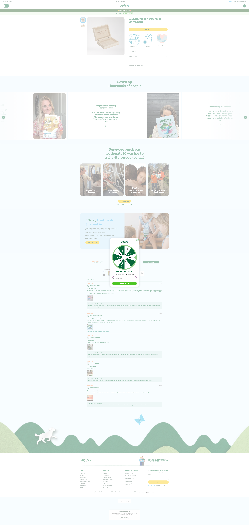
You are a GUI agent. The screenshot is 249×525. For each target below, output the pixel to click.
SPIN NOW (124, 283)
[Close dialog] (137, 240)
